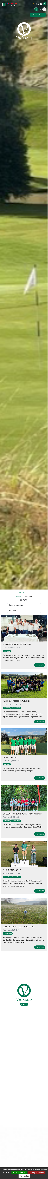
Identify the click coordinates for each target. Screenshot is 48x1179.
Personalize (24, 1176)
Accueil (18, 596)
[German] (16, 3)
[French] (8, 3)
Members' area (38, 15)
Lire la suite (40, 665)
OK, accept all (20, 1173)
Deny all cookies (37, 1173)
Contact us (24, 1004)
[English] (12, 3)
